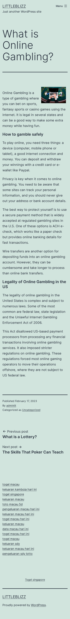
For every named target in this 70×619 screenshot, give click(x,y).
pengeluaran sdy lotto (17, 553)
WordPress (38, 605)
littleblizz (14, 6)
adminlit (11, 405)
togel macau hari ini (15, 534)
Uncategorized (31, 409)
